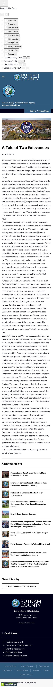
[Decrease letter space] (23, 68)
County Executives (14, 652)
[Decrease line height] (20, 64)
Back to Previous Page (39, 111)
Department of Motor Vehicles (19, 645)
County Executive (27, 666)
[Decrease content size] (24, 57)
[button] (3, 77)
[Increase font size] (23, 61)
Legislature (7, 670)
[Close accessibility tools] (7, 14)
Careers (47, 670)
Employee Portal (26, 674)
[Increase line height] (24, 64)
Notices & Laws (22, 670)
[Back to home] (26, 77)
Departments (44, 666)
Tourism (36, 670)
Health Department (14, 642)
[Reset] (2, 14)
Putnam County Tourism (16, 655)
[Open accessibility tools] (4, 3)
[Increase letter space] (27, 68)
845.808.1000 (26, 623)
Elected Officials (10, 666)
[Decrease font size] (19, 61)
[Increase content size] (28, 57)
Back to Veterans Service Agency (22, 586)
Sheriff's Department (15, 649)
